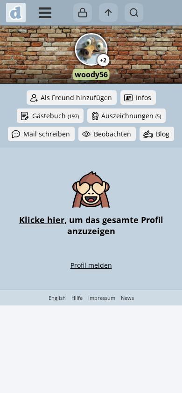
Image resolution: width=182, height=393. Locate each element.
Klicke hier (41, 219)
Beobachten (112, 133)
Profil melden (91, 265)
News (127, 297)
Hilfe (77, 297)
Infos (143, 97)
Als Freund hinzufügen (76, 97)
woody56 (91, 74)
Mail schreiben (46, 133)
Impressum (101, 297)
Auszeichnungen (131, 115)
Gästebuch (55, 115)
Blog (162, 133)
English (57, 297)
